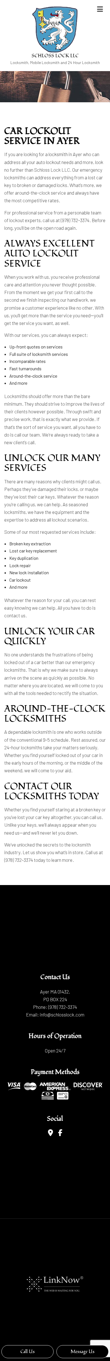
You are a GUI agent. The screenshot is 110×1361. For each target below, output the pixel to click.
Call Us (27, 1352)
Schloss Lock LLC (55, 55)
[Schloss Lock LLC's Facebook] (60, 1133)
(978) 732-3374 (62, 1007)
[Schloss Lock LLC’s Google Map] (50, 1133)
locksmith (58, 154)
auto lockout (48, 162)
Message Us (82, 1352)
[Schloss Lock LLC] (55, 28)
